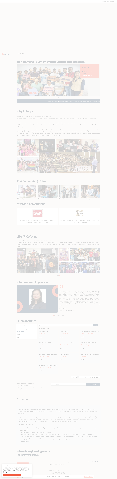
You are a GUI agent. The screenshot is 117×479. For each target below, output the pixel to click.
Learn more (5, 472)
